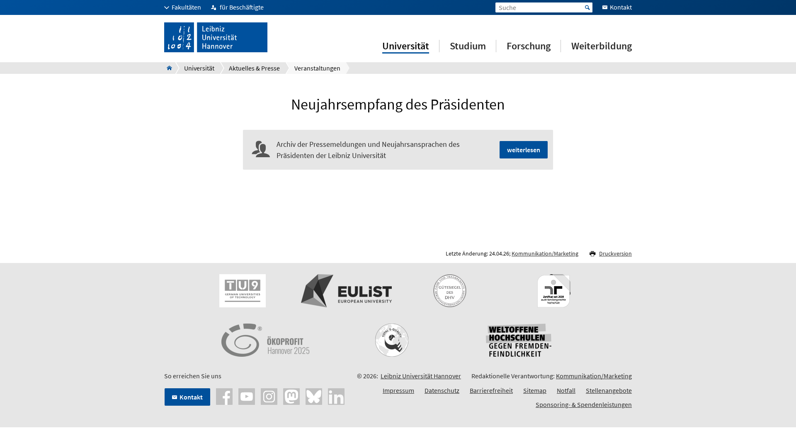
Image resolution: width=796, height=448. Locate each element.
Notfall (566, 390)
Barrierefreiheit (491, 390)
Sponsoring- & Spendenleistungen (584, 404)
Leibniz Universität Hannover (421, 376)
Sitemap (534, 390)
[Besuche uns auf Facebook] (224, 396)
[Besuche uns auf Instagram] (269, 396)
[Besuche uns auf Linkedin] (336, 396)
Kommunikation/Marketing (545, 253)
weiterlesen (523, 150)
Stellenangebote (609, 390)
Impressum (398, 390)
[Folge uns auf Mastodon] (291, 396)
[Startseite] (167, 68)
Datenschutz (442, 390)
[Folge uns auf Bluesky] (314, 396)
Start (587, 7)
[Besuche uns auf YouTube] (246, 396)
